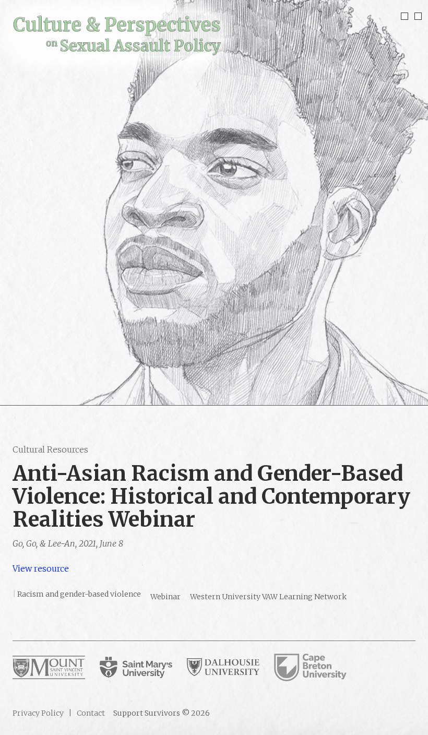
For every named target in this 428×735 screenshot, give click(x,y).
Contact (90, 713)
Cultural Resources (50, 449)
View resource (41, 568)
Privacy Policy (38, 713)
